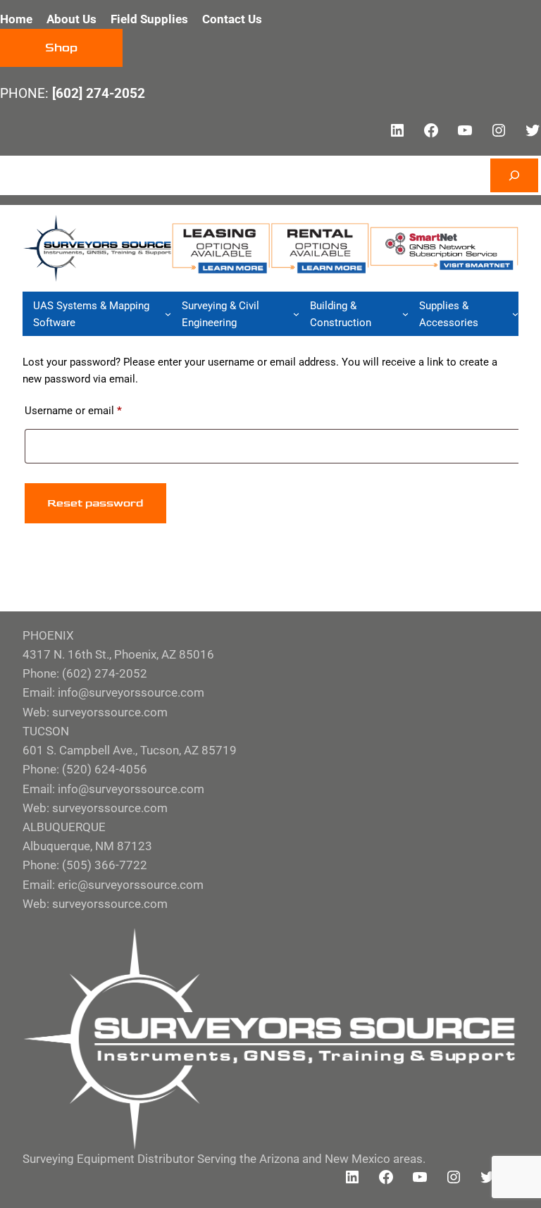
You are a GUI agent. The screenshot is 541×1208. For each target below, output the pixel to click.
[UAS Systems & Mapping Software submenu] (168, 314)
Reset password (95, 503)
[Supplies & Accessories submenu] (515, 314)
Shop (61, 48)
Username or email (94, 410)
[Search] (514, 175)
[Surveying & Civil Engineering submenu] (296, 314)
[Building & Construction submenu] (405, 314)
